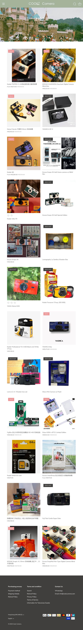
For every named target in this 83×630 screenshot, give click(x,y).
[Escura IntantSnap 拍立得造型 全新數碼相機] (59, 456)
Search (29, 591)
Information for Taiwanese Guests (38, 603)
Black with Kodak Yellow (8, 215)
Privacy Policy (31, 597)
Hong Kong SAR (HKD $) (15, 615)
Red (11, 303)
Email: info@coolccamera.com (65, 594)
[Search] (74, 4)
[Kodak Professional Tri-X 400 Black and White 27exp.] (23, 328)
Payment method (14, 591)
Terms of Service (32, 600)
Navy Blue (8, 303)
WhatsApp (59, 591)
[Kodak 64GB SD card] (23, 456)
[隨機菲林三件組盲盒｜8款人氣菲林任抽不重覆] (23, 499)
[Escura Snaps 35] (23, 240)
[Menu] (3, 4)
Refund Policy (13, 597)
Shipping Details (13, 594)
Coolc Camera (17, 624)
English (10, 618)
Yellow (15, 303)
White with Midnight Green (11, 215)
